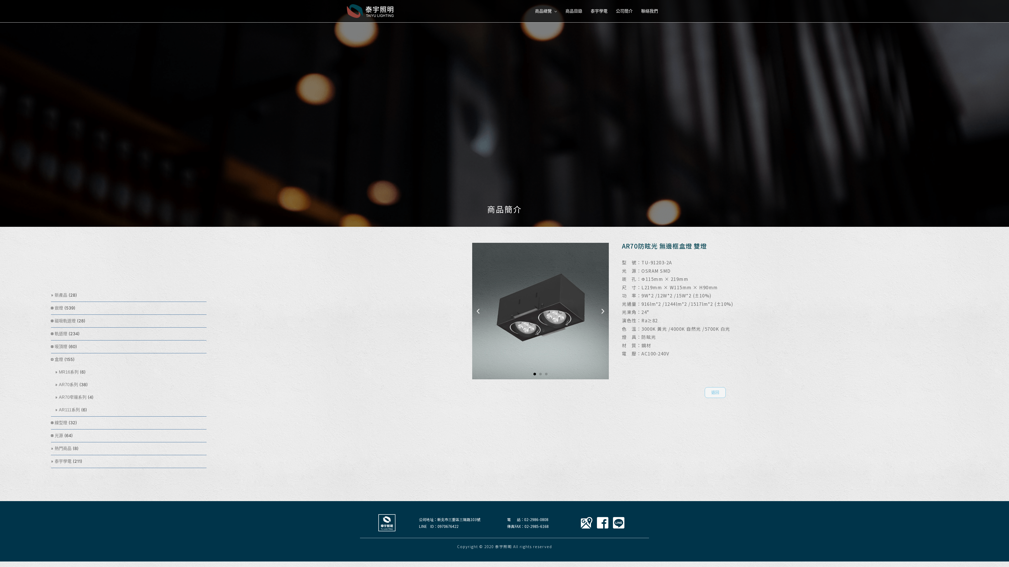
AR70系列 (68, 384)
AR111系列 (69, 410)
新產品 (61, 295)
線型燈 (61, 423)
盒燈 (59, 359)
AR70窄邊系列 (72, 397)
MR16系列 (69, 372)
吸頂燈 (61, 346)
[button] (534, 374)
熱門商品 (63, 448)
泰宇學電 (63, 461)
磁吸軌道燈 (65, 321)
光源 (59, 435)
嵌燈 (59, 308)
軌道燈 (61, 334)
